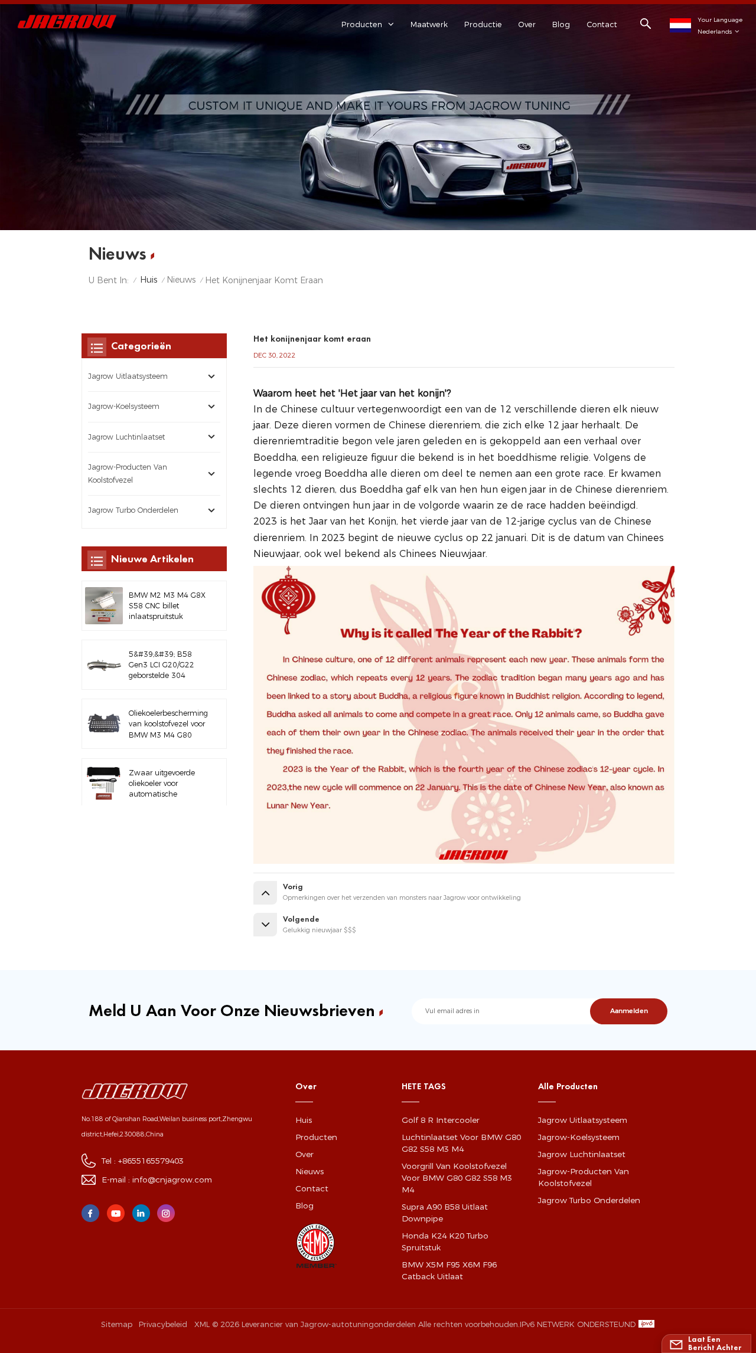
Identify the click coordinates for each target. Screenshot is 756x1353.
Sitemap (116, 1324)
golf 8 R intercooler (441, 1120)
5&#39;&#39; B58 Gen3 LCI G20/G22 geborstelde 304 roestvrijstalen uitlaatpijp (161, 666)
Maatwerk (429, 24)
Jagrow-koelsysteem (123, 406)
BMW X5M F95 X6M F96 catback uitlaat (449, 1270)
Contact (601, 24)
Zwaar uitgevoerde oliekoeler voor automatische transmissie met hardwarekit (162, 784)
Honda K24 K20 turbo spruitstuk (445, 1241)
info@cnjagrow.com (172, 1179)
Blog (561, 24)
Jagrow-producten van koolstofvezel (127, 473)
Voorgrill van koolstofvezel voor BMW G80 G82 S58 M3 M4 (457, 1177)
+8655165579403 (151, 1160)
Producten (316, 1137)
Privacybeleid (163, 1324)
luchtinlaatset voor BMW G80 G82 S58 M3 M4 (461, 1143)
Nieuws (181, 279)
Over (527, 24)
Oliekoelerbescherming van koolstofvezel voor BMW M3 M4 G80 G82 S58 (168, 725)
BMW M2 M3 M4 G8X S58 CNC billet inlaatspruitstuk (167, 606)
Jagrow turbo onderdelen (133, 510)
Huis (148, 279)
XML (202, 1324)
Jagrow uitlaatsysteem (128, 376)
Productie (483, 24)
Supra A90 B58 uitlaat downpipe (445, 1212)
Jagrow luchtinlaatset (126, 437)
